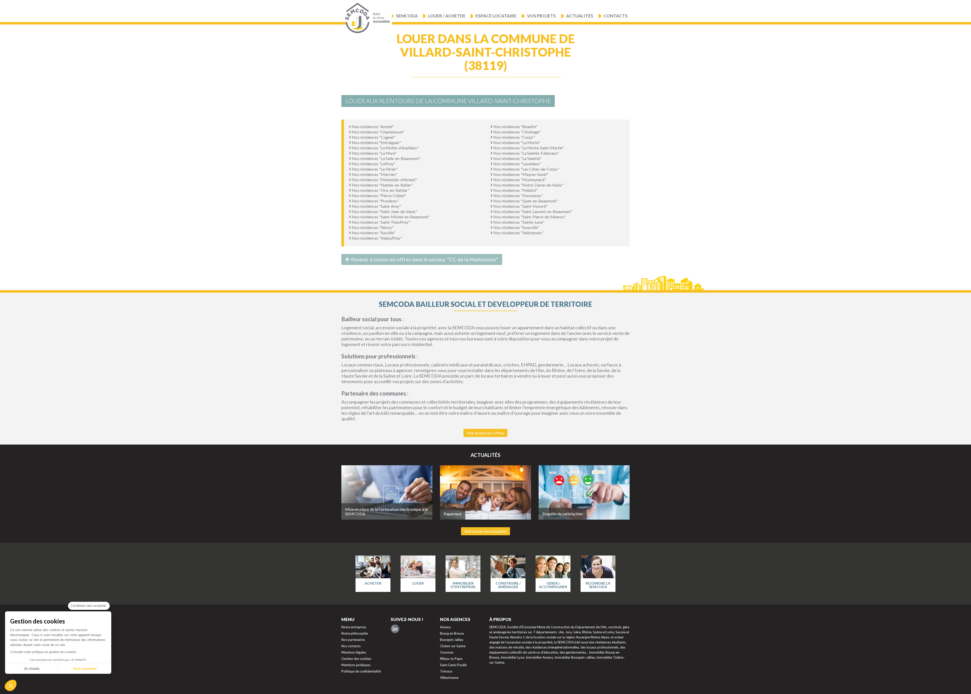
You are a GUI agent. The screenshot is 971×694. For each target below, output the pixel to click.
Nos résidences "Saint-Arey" (376, 206)
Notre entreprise (353, 627)
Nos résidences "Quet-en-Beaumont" (525, 200)
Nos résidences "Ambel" (372, 126)
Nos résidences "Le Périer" (374, 169)
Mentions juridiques (355, 665)
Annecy (445, 627)
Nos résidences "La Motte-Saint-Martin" (528, 147)
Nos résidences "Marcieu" (374, 174)
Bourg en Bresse (452, 633)
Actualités (579, 15)
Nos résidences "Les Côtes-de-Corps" (526, 169)
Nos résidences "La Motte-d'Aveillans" (385, 147)
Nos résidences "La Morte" (516, 142)
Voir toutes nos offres (485, 432)
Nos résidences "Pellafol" (515, 190)
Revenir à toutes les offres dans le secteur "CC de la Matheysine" (424, 259)
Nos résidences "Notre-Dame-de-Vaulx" (528, 184)
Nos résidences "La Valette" (517, 158)
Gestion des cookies (356, 659)
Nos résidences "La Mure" (374, 153)
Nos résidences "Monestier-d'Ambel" (384, 179)
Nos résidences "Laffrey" (373, 163)
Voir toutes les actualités (485, 531)
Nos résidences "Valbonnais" (518, 232)
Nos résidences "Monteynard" (519, 179)
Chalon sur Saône (453, 646)
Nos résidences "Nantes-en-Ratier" (382, 184)
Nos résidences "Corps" (514, 137)
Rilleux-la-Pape (451, 659)
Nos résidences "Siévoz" (372, 227)
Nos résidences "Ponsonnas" (518, 195)
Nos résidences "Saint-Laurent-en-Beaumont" (532, 211)
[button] (11, 685)
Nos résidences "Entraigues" (376, 142)
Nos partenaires (353, 640)
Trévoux (446, 671)
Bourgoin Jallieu (451, 640)
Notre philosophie (354, 633)
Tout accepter (85, 668)
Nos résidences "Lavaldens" (517, 163)
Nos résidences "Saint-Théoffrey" (380, 222)
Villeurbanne (449, 678)
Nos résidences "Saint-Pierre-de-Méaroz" (529, 216)
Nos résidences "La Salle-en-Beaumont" (386, 158)
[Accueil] (356, 18)
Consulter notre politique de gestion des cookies (43, 652)
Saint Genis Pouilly (453, 665)
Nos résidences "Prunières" (375, 200)
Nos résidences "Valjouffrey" (376, 238)
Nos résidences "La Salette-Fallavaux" (526, 153)
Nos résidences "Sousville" (516, 227)
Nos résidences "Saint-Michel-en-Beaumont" (390, 216)
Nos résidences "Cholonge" (517, 131)
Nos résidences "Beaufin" (515, 126)
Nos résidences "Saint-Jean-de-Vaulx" (384, 211)
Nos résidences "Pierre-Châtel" (378, 195)
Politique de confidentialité (361, 671)
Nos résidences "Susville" (373, 232)
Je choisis (31, 668)
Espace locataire (496, 15)
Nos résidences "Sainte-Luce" (518, 222)
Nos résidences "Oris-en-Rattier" (380, 190)
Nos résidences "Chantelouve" (377, 131)
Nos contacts (351, 646)
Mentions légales (353, 652)
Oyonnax (447, 652)
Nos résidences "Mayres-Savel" (520, 174)
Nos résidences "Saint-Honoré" (520, 206)
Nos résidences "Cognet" (373, 137)
